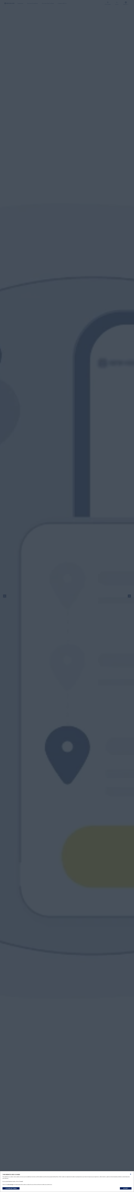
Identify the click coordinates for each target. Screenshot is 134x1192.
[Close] (131, 1174)
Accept (125, 1188)
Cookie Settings (11, 1188)
